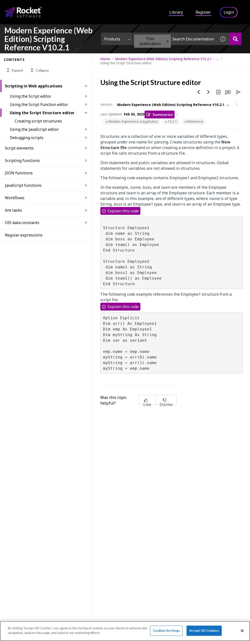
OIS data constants (22, 222)
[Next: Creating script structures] (208, 92)
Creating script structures (38, 121)
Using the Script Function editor (39, 104)
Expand (17, 70)
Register (203, 12)
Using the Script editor (30, 96)
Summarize (163, 114)
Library (176, 12)
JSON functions (19, 173)
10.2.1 (172, 121)
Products (112, 39)
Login (229, 12)
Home (105, 59)
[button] (167, 41)
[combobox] (175, 39)
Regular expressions (23, 235)
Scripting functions (22, 160)
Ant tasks (13, 210)
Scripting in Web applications (33, 86)
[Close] (242, 630)
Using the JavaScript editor (34, 129)
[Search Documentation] (235, 39)
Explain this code (123, 211)
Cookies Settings (166, 630)
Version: (106, 104)
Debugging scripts (26, 137)
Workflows (14, 197)
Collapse (42, 70)
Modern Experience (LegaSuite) (133, 121)
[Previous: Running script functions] (199, 92)
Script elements (19, 148)
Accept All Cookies (204, 630)
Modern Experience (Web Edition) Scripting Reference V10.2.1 (163, 59)
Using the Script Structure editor (42, 112)
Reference (195, 121)
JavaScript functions (23, 185)
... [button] (218, 59)
